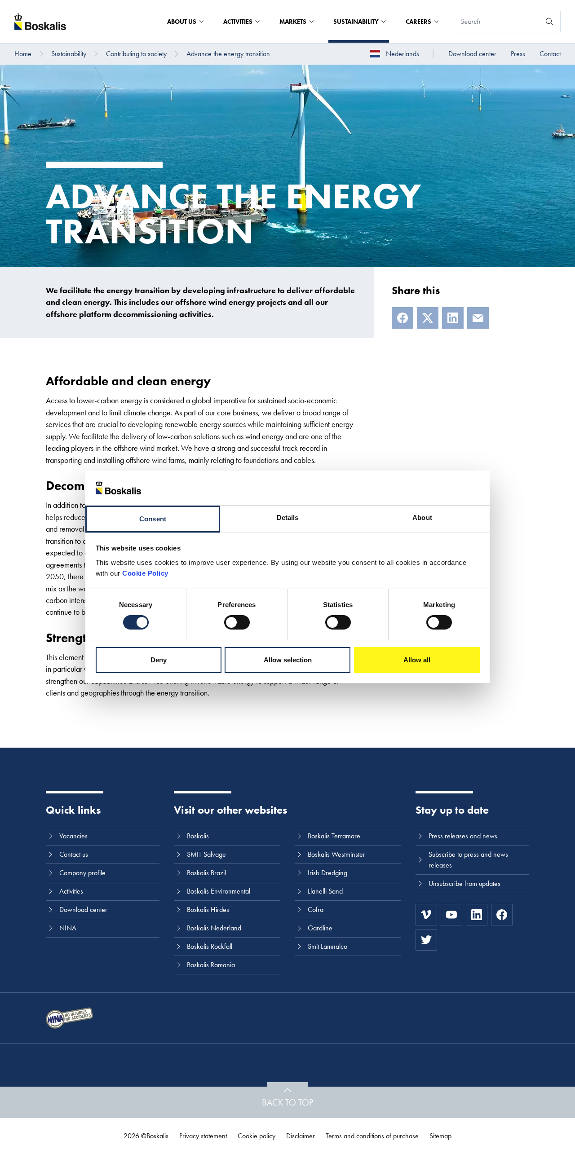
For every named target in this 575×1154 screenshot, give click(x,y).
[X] (427, 318)
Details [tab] (288, 517)
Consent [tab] (152, 519)
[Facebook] (402, 318)
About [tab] (422, 517)
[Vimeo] (426, 914)
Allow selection (288, 660)
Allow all (416, 660)
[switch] (237, 622)
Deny (158, 660)
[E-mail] (478, 318)
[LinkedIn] (453, 318)
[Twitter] (426, 940)
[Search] (549, 21)
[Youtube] (451, 914)
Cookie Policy (145, 573)
